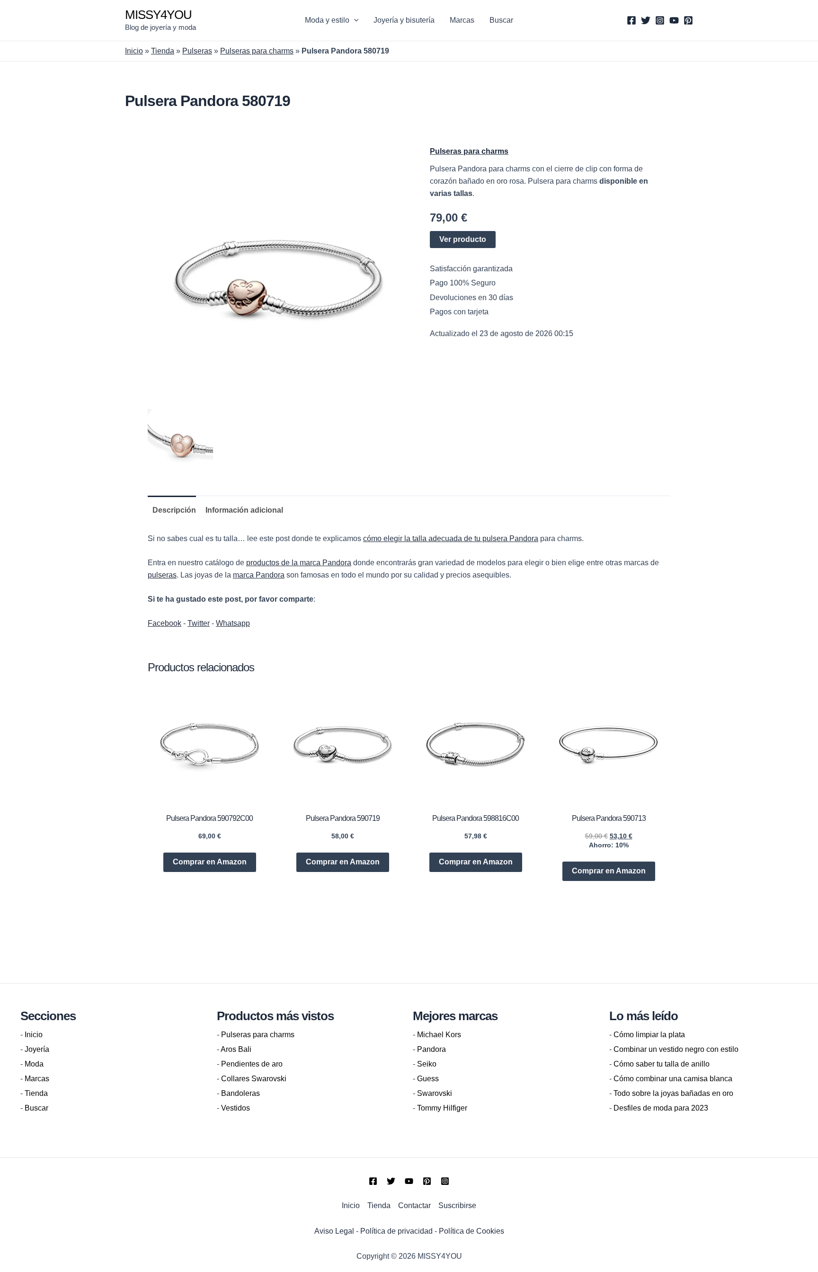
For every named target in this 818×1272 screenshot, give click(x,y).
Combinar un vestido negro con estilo (676, 1049)
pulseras (162, 575)
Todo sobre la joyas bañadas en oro (673, 1093)
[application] (354, 20)
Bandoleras (240, 1093)
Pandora (431, 1049)
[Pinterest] (688, 20)
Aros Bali (236, 1049)
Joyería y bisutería (404, 20)
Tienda (162, 51)
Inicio (134, 51)
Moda (34, 1064)
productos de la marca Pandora (298, 563)
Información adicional (244, 510)
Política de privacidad (396, 1231)
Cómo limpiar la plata (649, 1035)
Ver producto (462, 239)
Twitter (198, 623)
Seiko (426, 1064)
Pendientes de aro (252, 1064)
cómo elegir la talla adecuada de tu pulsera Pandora (450, 538)
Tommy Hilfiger (442, 1108)
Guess (428, 1079)
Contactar (414, 1205)
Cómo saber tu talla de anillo (662, 1064)
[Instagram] (660, 20)
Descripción (174, 510)
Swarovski (434, 1093)
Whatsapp (233, 623)
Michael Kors (439, 1035)
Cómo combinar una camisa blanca (673, 1079)
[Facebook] (631, 20)
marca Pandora (259, 575)
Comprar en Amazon (210, 862)
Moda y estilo (327, 20)
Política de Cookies (471, 1231)
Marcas (462, 20)
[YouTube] (674, 20)
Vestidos (235, 1108)
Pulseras (197, 51)
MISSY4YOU (158, 15)
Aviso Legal (334, 1231)
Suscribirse (457, 1205)
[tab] (172, 510)
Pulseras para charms (256, 51)
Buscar (501, 20)
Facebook (164, 623)
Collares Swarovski (253, 1079)
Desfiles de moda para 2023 (661, 1108)
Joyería (37, 1049)
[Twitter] (645, 20)
